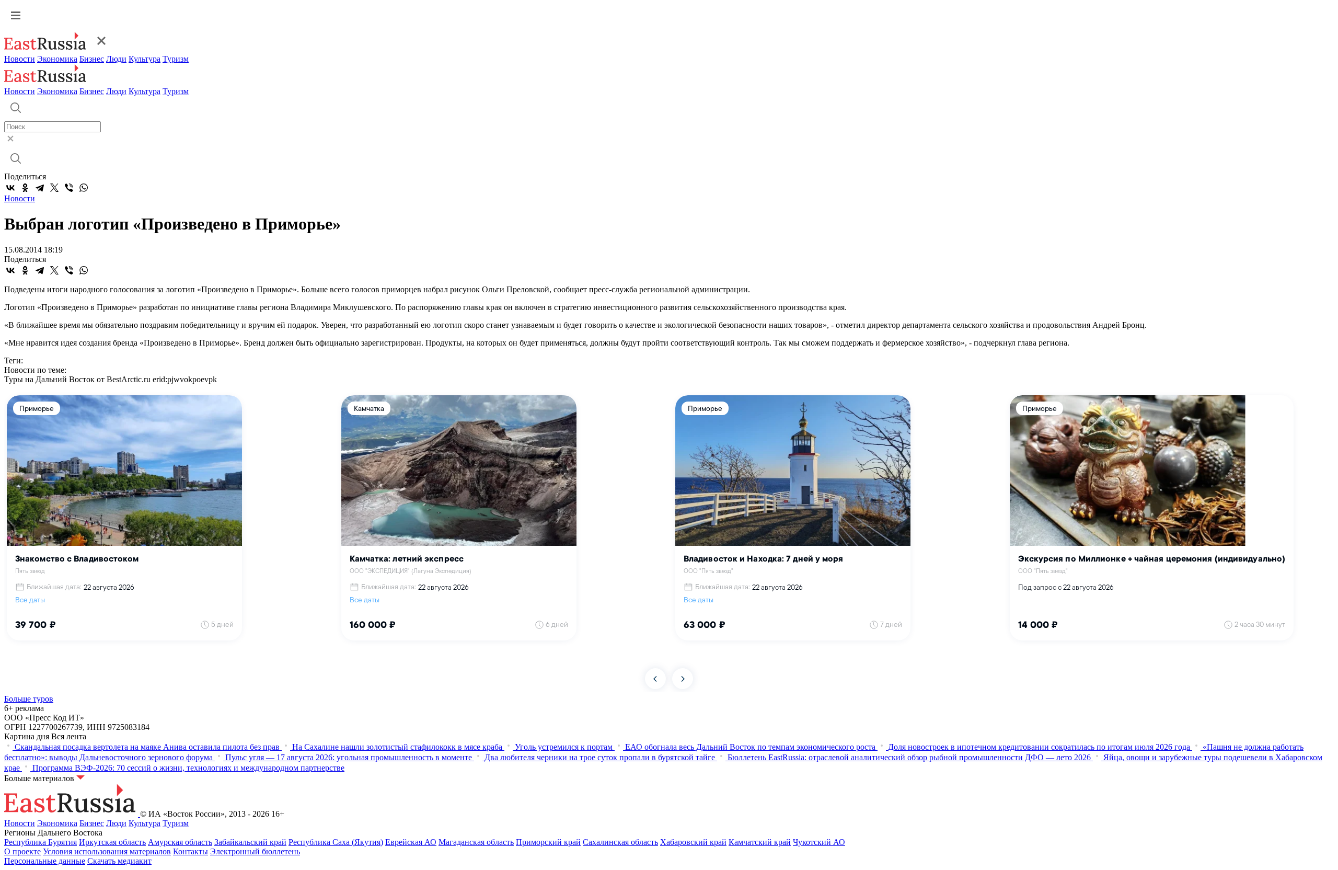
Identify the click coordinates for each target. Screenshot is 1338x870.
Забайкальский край (250, 842)
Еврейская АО (410, 842)
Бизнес (91, 58)
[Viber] (69, 187)
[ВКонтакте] (10, 187)
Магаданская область (476, 842)
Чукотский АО (819, 842)
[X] (54, 187)
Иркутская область (112, 842)
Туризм (176, 58)
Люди (116, 58)
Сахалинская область (620, 842)
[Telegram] (39, 187)
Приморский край (548, 842)
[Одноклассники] (25, 187)
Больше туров (28, 698)
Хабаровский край (693, 842)
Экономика (57, 58)
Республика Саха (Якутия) (336, 842)
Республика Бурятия (40, 842)
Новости (19, 58)
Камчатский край (760, 842)
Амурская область (180, 842)
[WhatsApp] (83, 187)
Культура (144, 58)
